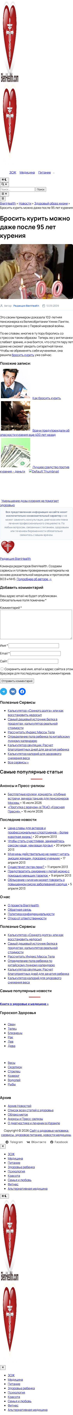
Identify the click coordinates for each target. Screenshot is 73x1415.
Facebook (61, 1142)
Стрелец (14, 1071)
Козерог (13, 1075)
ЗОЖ (12, 172)
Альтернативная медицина (27, 1188)
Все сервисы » (18, 762)
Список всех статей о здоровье (31, 1110)
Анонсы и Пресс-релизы (25, 1119)
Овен (11, 1024)
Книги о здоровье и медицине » (24, 1004)
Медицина (27, 172)
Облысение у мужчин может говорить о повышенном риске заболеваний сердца (38, 882)
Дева (11, 1046)
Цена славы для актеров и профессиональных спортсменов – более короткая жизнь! (38, 832)
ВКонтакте (38, 1142)
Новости (25, 203)
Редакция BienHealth (26, 305)
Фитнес (13, 1184)
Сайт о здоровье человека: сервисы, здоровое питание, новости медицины (36, 1132)
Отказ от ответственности (27, 918)
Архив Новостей (19, 1106)
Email (5, 653)
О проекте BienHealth (23, 905)
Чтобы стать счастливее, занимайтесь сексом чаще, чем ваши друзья (36, 843)
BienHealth (8, 203)
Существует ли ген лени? (26, 867)
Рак (10, 1037)
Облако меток (18, 1114)
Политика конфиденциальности (31, 914)
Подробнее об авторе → (34, 579)
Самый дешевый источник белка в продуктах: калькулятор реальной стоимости (33, 723)
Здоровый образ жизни (51, 203)
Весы (11, 1063)
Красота (14, 1175)
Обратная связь (19, 909)
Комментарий (11, 607)
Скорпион (15, 1067)
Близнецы (15, 1033)
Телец (12, 1028)
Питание (44, 172)
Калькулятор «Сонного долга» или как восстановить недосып (35, 712)
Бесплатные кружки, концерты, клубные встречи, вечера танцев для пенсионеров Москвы (38, 798)
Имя (4, 645)
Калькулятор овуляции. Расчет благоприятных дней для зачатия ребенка (38, 747)
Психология (16, 1171)
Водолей (14, 1080)
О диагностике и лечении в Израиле (34, 1123)
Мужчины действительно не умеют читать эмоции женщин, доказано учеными (38, 856)
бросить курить (23, 355)
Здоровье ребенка (21, 1167)
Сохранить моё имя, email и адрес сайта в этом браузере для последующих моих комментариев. (36, 671)
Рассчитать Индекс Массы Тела (31, 732)
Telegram (16, 1142)
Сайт (3, 661)
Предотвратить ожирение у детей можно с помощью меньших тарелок (38, 873)
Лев (10, 1041)
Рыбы (12, 1084)
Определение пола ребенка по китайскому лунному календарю (31, 963)
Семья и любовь (20, 1180)
